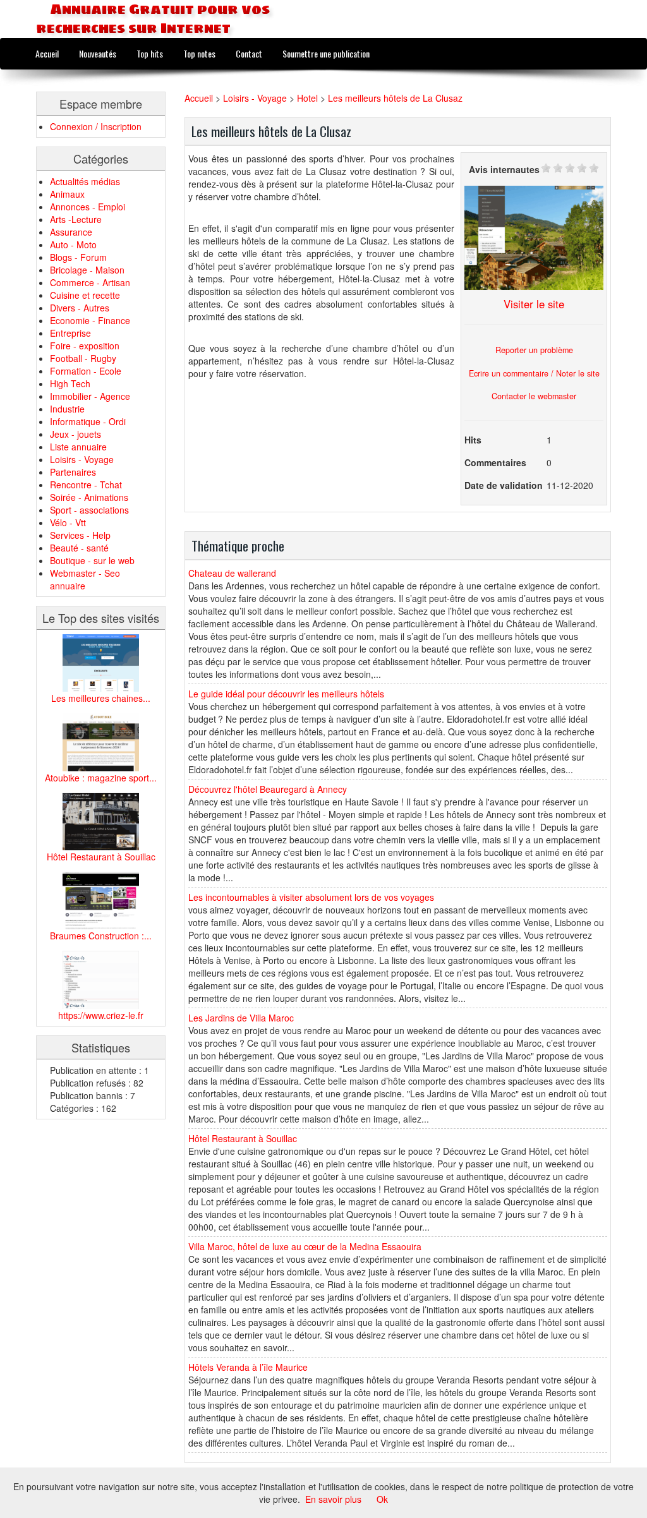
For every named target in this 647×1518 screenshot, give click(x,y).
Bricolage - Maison (87, 269)
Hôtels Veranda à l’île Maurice (248, 1367)
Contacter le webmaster (534, 396)
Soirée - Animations (89, 497)
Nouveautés (97, 53)
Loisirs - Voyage (82, 459)
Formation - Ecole (85, 370)
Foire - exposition (84, 345)
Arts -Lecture (76, 219)
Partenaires (73, 472)
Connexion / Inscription (96, 126)
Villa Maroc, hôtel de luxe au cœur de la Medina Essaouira (304, 1246)
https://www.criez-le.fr (100, 1015)
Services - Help (80, 535)
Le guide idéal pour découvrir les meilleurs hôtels (286, 693)
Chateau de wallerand (232, 573)
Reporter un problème (534, 350)
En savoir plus (333, 1499)
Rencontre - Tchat (86, 484)
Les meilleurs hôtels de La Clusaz (395, 98)
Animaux (67, 194)
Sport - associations (89, 509)
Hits (472, 439)
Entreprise (70, 333)
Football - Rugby (83, 358)
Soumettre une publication (326, 53)
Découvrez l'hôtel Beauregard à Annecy (267, 789)
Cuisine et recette (85, 295)
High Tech (70, 383)
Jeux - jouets (75, 434)
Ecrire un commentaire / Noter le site (534, 373)
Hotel (307, 98)
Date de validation (503, 485)
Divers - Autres (79, 307)
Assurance (71, 232)
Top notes (199, 53)
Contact (249, 53)
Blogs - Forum (78, 257)
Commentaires (495, 462)
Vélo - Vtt (68, 522)
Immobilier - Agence (90, 396)
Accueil (47, 53)
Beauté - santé (79, 547)
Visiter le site (534, 303)
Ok (382, 1499)
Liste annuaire (78, 446)
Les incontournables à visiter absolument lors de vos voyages (311, 897)
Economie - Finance (90, 320)
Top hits (149, 53)
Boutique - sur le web (92, 560)
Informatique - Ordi (88, 421)
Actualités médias (85, 181)
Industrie (67, 408)
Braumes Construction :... (101, 935)
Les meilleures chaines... (100, 698)
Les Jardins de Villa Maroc (241, 1017)
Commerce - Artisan (90, 282)
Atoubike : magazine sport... (101, 777)
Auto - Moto (73, 244)
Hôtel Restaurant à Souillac (101, 856)
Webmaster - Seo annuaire (85, 579)
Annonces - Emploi (87, 206)
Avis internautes (504, 169)
